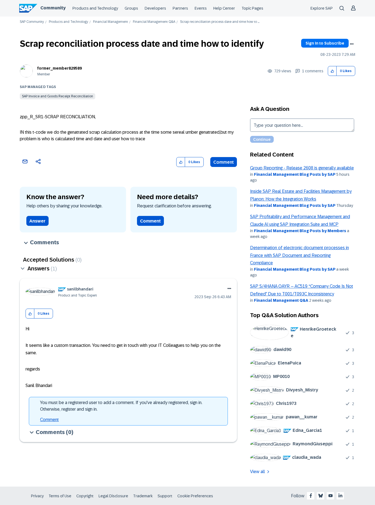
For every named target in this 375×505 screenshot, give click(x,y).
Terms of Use (60, 496)
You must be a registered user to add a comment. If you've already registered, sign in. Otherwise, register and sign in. (121, 405)
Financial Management (110, 22)
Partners (180, 8)
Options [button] (351, 44)
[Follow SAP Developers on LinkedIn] (340, 495)
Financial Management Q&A (154, 22)
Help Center (224, 8)
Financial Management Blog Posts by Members (300, 231)
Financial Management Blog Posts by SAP (294, 174)
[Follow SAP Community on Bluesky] (320, 495)
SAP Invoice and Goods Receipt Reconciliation (57, 96)
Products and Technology (95, 8)
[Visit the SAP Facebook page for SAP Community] (311, 495)
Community (53, 8)
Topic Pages (252, 8)
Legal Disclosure (113, 496)
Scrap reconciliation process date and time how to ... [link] (219, 22)
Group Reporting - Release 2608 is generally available (302, 168)
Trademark (143, 496)
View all (257, 471)
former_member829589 (59, 68)
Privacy (37, 496)
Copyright (85, 496)
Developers (155, 8)
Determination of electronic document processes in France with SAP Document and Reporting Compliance (299, 255)
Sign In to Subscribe (325, 43)
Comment (223, 162)
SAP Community (32, 22)
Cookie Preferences (195, 496)
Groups (131, 8)
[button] (332, 71)
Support (165, 496)
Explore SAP (321, 8)
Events (201, 8)
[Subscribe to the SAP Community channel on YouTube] (330, 495)
